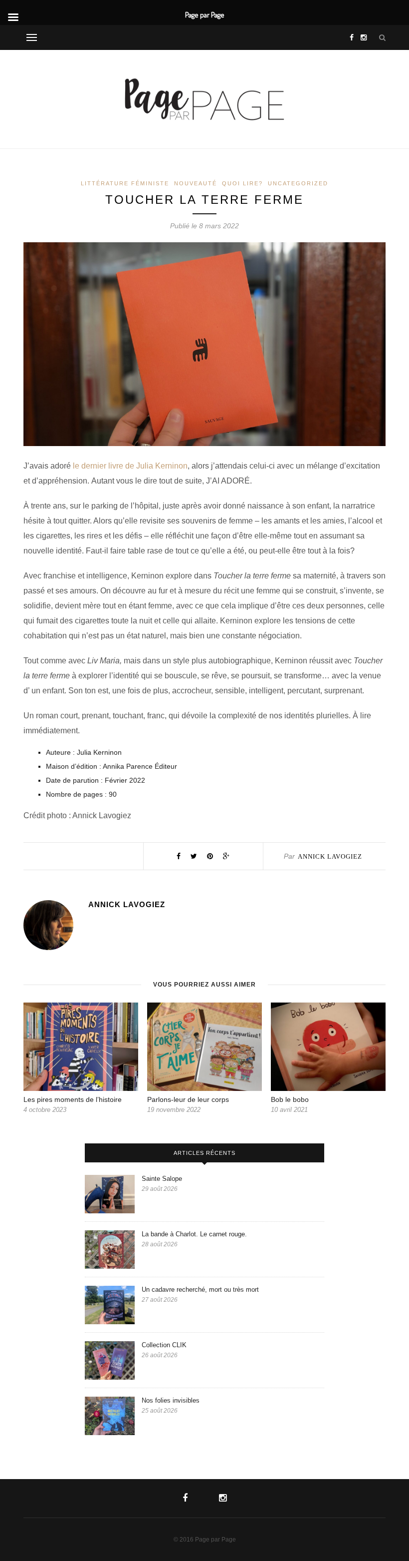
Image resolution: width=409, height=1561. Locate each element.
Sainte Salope (163, 1178)
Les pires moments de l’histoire (73, 1099)
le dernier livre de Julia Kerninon (130, 466)
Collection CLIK (164, 1345)
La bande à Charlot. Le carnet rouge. (194, 1234)
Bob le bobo (290, 1099)
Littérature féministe (125, 183)
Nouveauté (195, 183)
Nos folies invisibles (172, 1400)
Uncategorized (298, 183)
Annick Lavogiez (330, 856)
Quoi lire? (242, 183)
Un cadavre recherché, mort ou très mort (201, 1289)
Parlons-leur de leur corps (188, 1099)
